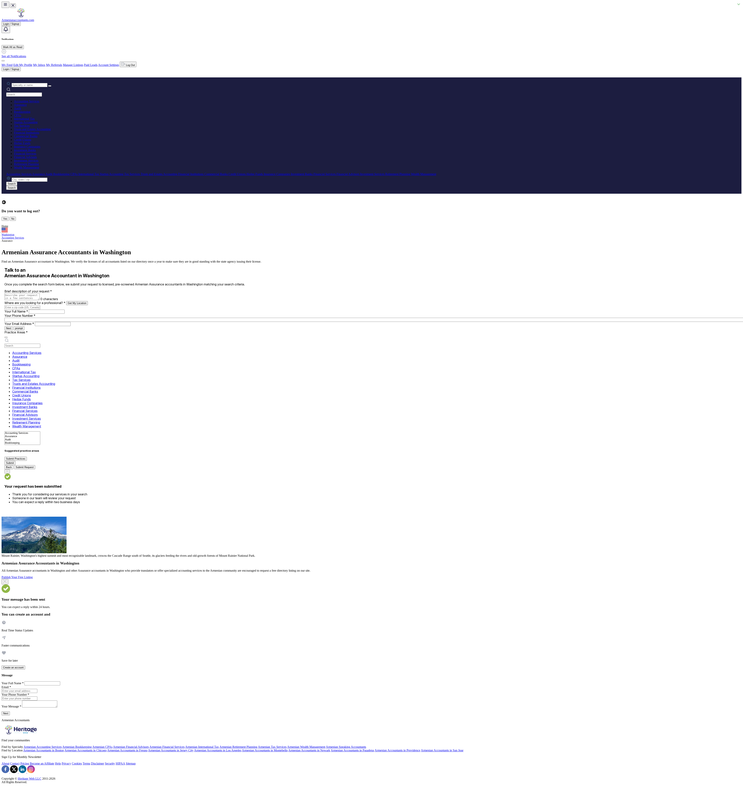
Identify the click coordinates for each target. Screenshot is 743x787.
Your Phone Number (19, 316)
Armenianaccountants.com (18, 20)
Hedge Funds (22, 143)
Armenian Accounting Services (43, 746)
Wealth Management (26, 167)
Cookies (77, 763)
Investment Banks (25, 150)
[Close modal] (5, 581)
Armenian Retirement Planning (238, 746)
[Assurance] (22, 436)
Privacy (66, 763)
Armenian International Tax (202, 746)
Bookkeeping (22, 111)
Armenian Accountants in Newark (309, 750)
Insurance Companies (27, 146)
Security (110, 763)
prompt (19, 328)
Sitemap (131, 763)
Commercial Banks (25, 136)
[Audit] (22, 439)
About (5, 763)
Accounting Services (26, 101)
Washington (8, 234)
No (12, 218)
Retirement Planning (26, 164)
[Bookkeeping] (22, 443)
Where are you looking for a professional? (34, 303)
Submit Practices (15, 458)
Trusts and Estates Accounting (32, 129)
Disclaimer (97, 763)
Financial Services (25, 153)
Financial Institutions (26, 132)
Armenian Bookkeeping (77, 746)
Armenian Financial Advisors (131, 746)
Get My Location (77, 303)
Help (58, 763)
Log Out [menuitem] (130, 65)
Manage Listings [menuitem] (73, 65)
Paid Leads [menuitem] (91, 65)
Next (8, 328)
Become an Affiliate (42, 763)
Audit (17, 108)
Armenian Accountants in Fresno (127, 750)
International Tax (24, 118)
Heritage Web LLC (29, 778)
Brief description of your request (28, 291)
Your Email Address (19, 324)
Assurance (20, 104)
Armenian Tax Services (272, 746)
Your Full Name (16, 311)
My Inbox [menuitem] (39, 65)
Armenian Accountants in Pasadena (352, 750)
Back (9, 467)
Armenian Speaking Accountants (346, 746)
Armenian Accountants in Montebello (265, 750)
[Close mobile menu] (13, 5)
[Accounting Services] (22, 433)
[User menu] (3, 60)
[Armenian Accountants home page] (21, 16)
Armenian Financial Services (167, 746)
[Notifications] (6, 29)
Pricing (24, 763)
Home (5, 226)
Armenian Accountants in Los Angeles (217, 750)
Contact (15, 763)
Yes (5, 218)
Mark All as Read (12, 47)
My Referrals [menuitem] (54, 65)
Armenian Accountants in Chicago (85, 750)
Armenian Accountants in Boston (43, 750)
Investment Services (26, 160)
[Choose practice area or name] (49, 85)
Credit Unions (22, 139)
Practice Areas (16, 332)
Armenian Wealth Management (306, 746)
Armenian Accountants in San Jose (442, 750)
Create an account (13, 667)
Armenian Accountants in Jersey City (170, 750)
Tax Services (22, 125)
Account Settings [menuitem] (108, 65)
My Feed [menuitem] (7, 65)
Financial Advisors (25, 157)
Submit (10, 463)
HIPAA (120, 763)
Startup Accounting (26, 122)
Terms (86, 763)
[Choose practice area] (6, 337)
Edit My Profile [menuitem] (22, 65)
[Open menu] (5, 5)
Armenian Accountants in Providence (397, 750)
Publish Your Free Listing (17, 577)
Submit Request (25, 467)
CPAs (17, 115)
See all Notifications (14, 56)
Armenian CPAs (102, 746)
